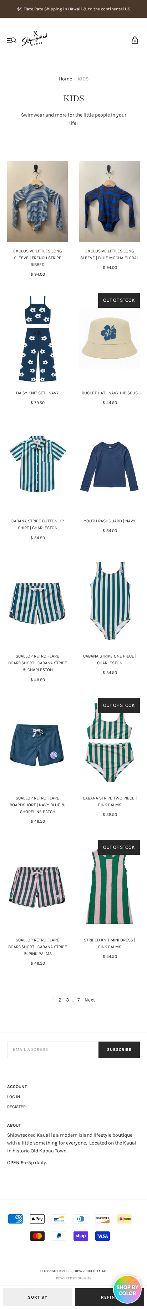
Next (90, 1000)
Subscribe (119, 1049)
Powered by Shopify (73, 1278)
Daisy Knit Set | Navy (37, 392)
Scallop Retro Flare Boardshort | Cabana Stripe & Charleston (37, 663)
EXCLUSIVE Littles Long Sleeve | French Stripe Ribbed (37, 257)
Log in (13, 1096)
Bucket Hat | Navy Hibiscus (110, 392)
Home (65, 79)
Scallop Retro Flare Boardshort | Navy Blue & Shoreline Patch (37, 805)
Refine (109, 1297)
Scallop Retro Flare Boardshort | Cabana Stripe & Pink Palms (37, 947)
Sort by (37, 1297)
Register (16, 1106)
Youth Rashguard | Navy (110, 520)
